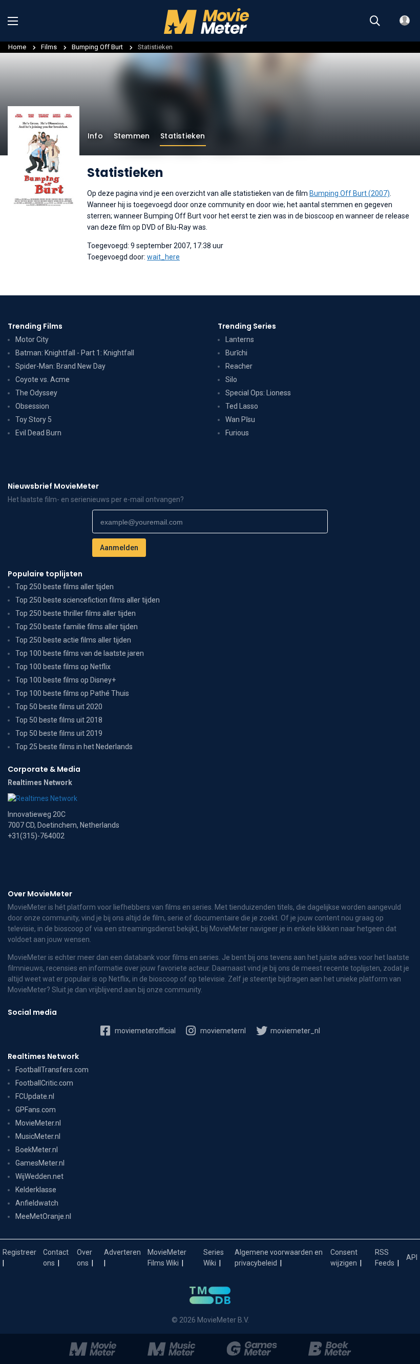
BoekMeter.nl (36, 1150)
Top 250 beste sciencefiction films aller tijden (87, 600)
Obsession (32, 406)
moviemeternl (222, 1031)
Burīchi (236, 353)
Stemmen (132, 136)
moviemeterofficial (144, 1031)
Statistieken (182, 136)
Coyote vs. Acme (42, 379)
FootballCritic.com (44, 1083)
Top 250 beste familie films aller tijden (76, 627)
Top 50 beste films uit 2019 (58, 733)
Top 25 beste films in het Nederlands (74, 747)
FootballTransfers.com (52, 1070)
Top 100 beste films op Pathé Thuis (72, 693)
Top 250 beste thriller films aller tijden (75, 613)
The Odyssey (36, 393)
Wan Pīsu (240, 419)
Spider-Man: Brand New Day (60, 366)
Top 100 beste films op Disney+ (65, 680)
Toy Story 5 (33, 419)
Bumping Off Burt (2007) (349, 193)
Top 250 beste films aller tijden (64, 587)
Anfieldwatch (36, 1203)
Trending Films (35, 326)
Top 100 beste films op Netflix (63, 667)
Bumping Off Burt (98, 47)
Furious (237, 433)
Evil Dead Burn (38, 433)
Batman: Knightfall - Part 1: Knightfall (74, 353)
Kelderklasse (35, 1190)
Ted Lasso (241, 406)
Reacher (239, 366)
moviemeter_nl (294, 1031)
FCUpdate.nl (34, 1096)
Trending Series (247, 326)
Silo (231, 379)
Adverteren (122, 1252)
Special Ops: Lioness (258, 393)
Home (17, 47)
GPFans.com (35, 1110)
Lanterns (239, 339)
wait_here (163, 257)
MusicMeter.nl (37, 1136)
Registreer (19, 1252)
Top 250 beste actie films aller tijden (73, 640)
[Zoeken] (375, 21)
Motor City (32, 339)
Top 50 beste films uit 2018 (58, 720)
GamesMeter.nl (40, 1163)
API (411, 1257)
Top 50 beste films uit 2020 (58, 707)
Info (95, 136)
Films (49, 47)
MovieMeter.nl (38, 1123)
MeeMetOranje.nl (43, 1216)
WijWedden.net (39, 1176)
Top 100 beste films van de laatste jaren (79, 653)
